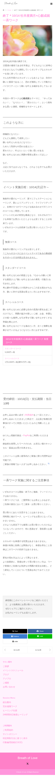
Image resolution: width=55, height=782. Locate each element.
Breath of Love (27, 758)
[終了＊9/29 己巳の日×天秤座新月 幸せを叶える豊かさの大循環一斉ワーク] (15, 650)
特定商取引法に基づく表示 (15, 738)
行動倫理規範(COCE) (12, 742)
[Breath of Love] (11, 3)
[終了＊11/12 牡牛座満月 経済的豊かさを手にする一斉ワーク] (40, 650)
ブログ (6, 674)
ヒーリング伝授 (10, 710)
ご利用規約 (28, 415)
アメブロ (7, 679)
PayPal (26, 435)
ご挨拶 (6, 666)
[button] (48, 464)
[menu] (51, 4)
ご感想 (6, 683)
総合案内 (7, 702)
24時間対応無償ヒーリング (15, 715)
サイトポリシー (10, 734)
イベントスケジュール (13, 670)
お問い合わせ (9, 687)
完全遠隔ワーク (10, 706)
